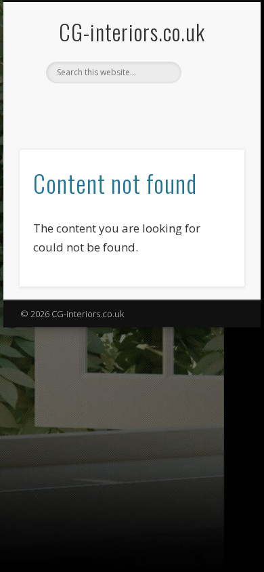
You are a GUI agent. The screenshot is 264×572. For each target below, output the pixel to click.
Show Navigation (211, 121)
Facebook (116, 106)
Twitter (144, 106)
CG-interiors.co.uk (132, 31)
